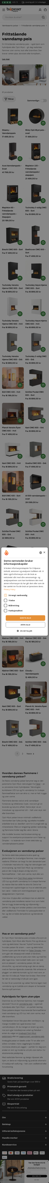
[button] (24, 630)
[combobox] (40, 552)
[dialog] (24, 591)
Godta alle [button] (25, 618)
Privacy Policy (9, 589)
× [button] (44, 552)
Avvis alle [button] (25, 625)
